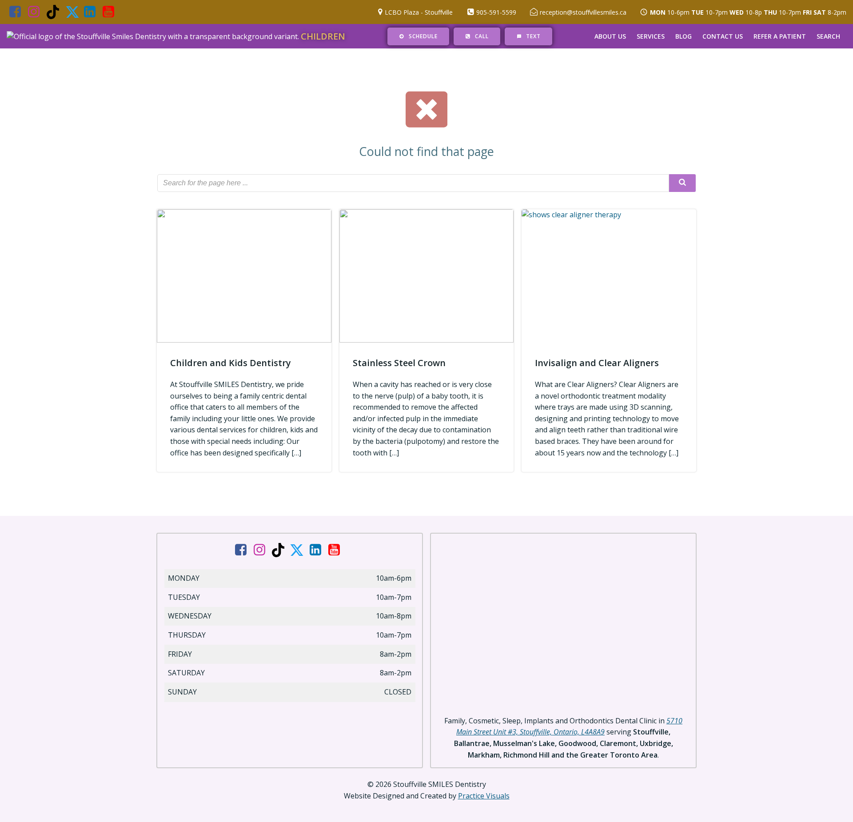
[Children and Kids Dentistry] (244, 275)
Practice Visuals (484, 796)
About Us (610, 36)
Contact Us (722, 36)
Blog (683, 36)
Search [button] (828, 36)
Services (651, 36)
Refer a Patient (779, 36)
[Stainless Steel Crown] (426, 275)
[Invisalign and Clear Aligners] (609, 275)
